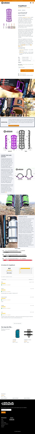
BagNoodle (21, 52)
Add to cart (27, 70)
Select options (4, 398)
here (6, 192)
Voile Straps (3, 393)
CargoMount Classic (27, 339)
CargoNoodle (21, 49)
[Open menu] (31, 3)
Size (19, 57)
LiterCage (14, 339)
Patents (2, 426)
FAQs (2, 419)
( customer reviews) (26, 7)
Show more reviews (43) (17, 323)
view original (8, 291)
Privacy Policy (3, 422)
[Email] (13, 419)
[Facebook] (10, 419)
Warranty (2, 425)
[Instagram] (12, 419)
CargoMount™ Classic (26, 17)
